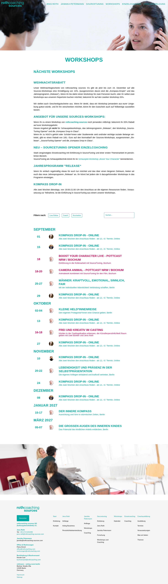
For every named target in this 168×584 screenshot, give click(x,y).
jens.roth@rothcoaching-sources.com (30, 534)
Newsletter (23, 518)
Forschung (101, 535)
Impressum (20, 575)
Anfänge (65, 521)
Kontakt (56, 526)
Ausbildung (141, 521)
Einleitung (56, 521)
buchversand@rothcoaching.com (29, 559)
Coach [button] (65, 215)
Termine (140, 526)
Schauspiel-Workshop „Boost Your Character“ (99, 159)
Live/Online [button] (53, 215)
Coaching (87, 533)
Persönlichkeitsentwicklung (72, 530)
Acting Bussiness (68, 526)
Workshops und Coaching (102, 541)
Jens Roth (66, 516)
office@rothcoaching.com (26, 549)
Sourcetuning (102, 516)
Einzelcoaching (129, 516)
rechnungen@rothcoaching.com (28, 551)
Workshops (88, 528)
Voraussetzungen (143, 530)
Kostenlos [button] (77, 215)
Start (54, 516)
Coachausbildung (143, 516)
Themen (140, 540)
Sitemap (19, 577)
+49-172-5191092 (26, 532)
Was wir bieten (142, 535)
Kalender (117, 521)
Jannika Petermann (88, 517)
